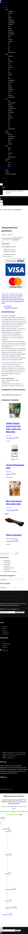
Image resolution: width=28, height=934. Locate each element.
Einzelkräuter (5, 295)
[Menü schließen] (0, 824)
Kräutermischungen (12, 905)
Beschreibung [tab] (7, 306)
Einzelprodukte (5, 297)
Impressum (5, 633)
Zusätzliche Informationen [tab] (10, 308)
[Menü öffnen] (1, 204)
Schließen (2, 817)
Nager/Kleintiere (9, 568)
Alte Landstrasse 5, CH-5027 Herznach (16, 752)
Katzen (15, 297)
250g (17, 395)
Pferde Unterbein (13, 535)
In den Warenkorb (5, 243)
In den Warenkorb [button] (10, 438)
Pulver (3, 301)
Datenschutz (6, 632)
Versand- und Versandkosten (11, 919)
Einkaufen (5, 828)
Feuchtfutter (10, 834)
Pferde (22, 299)
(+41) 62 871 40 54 (12, 756)
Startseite (5, 826)
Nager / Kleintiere (9, 889)
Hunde (11, 297)
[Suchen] (17, 554)
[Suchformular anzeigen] (1, 184)
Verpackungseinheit (7, 238)
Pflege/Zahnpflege (12, 871)
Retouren (5, 645)
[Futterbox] (3, 2)
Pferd (6, 873)
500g (20, 395)
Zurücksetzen (15, 239)
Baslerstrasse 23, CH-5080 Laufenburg (16, 754)
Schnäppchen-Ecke (10, 571)
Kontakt (5, 628)
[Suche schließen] (1, 928)
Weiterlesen (9, 474)
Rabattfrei (7, 560)
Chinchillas (10, 898)
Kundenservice (6, 914)
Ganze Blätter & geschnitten (14, 902)
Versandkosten (6, 643)
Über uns (5, 626)
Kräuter (20, 297)
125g (14, 395)
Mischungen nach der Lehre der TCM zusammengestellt (16, 851)
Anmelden (5, 925)
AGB (4, 630)
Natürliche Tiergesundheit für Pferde (11, 299)
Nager (9, 912)
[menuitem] (5, 5)
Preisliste (5, 647)
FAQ (4, 641)
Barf (21, 294)
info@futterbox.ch (10, 757)
